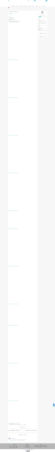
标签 (19, 0)
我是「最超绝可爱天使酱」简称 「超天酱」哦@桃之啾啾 (30, 430)
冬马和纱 (39, 20)
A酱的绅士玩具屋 (11, 438)
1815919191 (28, 446)
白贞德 (41, 23)
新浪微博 (14, 0)
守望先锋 (45, 23)
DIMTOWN (28, 447)
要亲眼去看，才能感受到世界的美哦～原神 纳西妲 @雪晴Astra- (43, 33)
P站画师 (16, 446)
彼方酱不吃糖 (40, 21)
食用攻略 (16, 0)
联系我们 (18, 0)
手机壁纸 (13, 447)
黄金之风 (41, 22)
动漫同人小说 (42, 20)
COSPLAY (11, 446)
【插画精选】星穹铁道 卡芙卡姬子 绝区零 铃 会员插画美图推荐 (43, 30)
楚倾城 (44, 20)
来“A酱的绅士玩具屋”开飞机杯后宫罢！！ (13, 440)
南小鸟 (42, 21)
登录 (46, 0)
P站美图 (10, 447)
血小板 (39, 24)
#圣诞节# (10, 16)
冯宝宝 (39, 22)
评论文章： (42, 36)
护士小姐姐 (44, 21)
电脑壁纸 (16, 447)
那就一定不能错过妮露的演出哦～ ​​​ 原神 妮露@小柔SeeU (14, 430)
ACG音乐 (13, 446)
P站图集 (45, 22)
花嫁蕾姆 (39, 23)
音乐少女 (43, 22)
